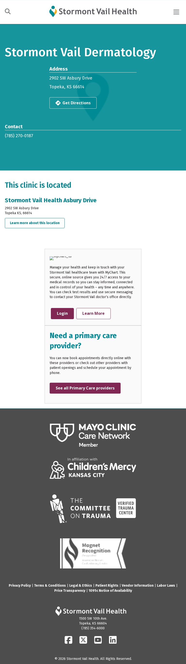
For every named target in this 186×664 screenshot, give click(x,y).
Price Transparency (69, 591)
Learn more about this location (37, 223)
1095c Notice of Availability (110, 591)
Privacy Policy (20, 585)
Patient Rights (106, 585)
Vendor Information (138, 585)
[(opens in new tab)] (93, 435)
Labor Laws (166, 585)
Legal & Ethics (80, 585)
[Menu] (176, 12)
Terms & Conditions (50, 585)
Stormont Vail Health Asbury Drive (51, 200)
